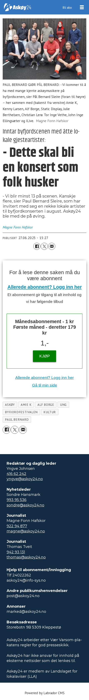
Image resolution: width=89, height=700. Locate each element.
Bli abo (67, 7)
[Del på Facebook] (36, 246)
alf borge (45, 404)
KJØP (44, 356)
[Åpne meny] (82, 7)
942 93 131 (16, 552)
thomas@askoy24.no (26, 557)
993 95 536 (16, 500)
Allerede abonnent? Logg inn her (44, 287)
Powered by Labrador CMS (45, 692)
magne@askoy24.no (26, 531)
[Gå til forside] (17, 7)
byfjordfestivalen (21, 412)
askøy (10, 404)
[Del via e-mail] (51, 246)
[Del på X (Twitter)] (44, 246)
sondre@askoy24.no (25, 505)
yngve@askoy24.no (25, 479)
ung (63, 404)
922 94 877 (17, 526)
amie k (26, 404)
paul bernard (17, 419)
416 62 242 (16, 473)
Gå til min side (44, 385)
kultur (49, 412)
